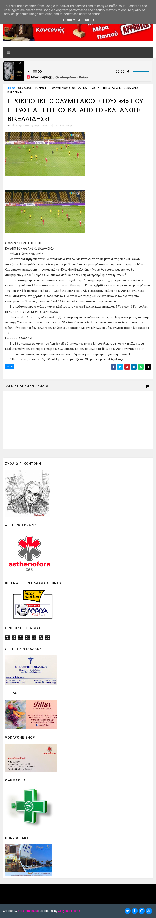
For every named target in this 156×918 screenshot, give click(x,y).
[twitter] (128, 911)
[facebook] (135, 911)
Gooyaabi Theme (69, 911)
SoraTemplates (28, 911)
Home (11, 87)
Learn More (72, 20)
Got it (89, 20)
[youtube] (149, 911)
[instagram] (142, 911)
